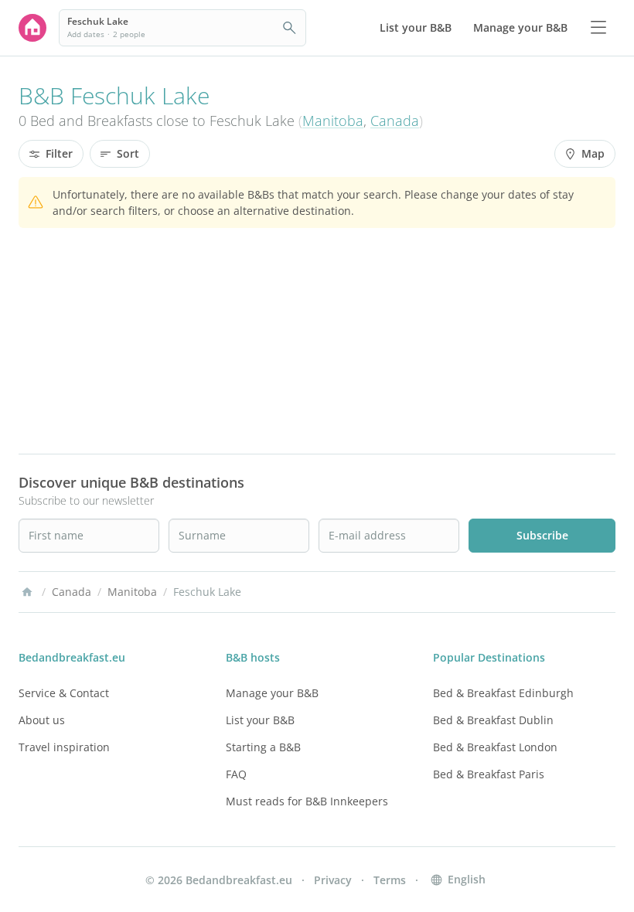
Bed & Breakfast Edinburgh (503, 693)
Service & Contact (64, 693)
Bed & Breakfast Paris (488, 774)
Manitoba (332, 120)
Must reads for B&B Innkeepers (307, 801)
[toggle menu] (598, 28)
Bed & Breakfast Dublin (493, 720)
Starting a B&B (263, 747)
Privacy (333, 880)
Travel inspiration (64, 747)
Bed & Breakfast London (495, 747)
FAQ (236, 774)
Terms (389, 880)
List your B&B (260, 720)
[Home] (27, 592)
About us (42, 720)
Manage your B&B (272, 693)
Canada (394, 120)
